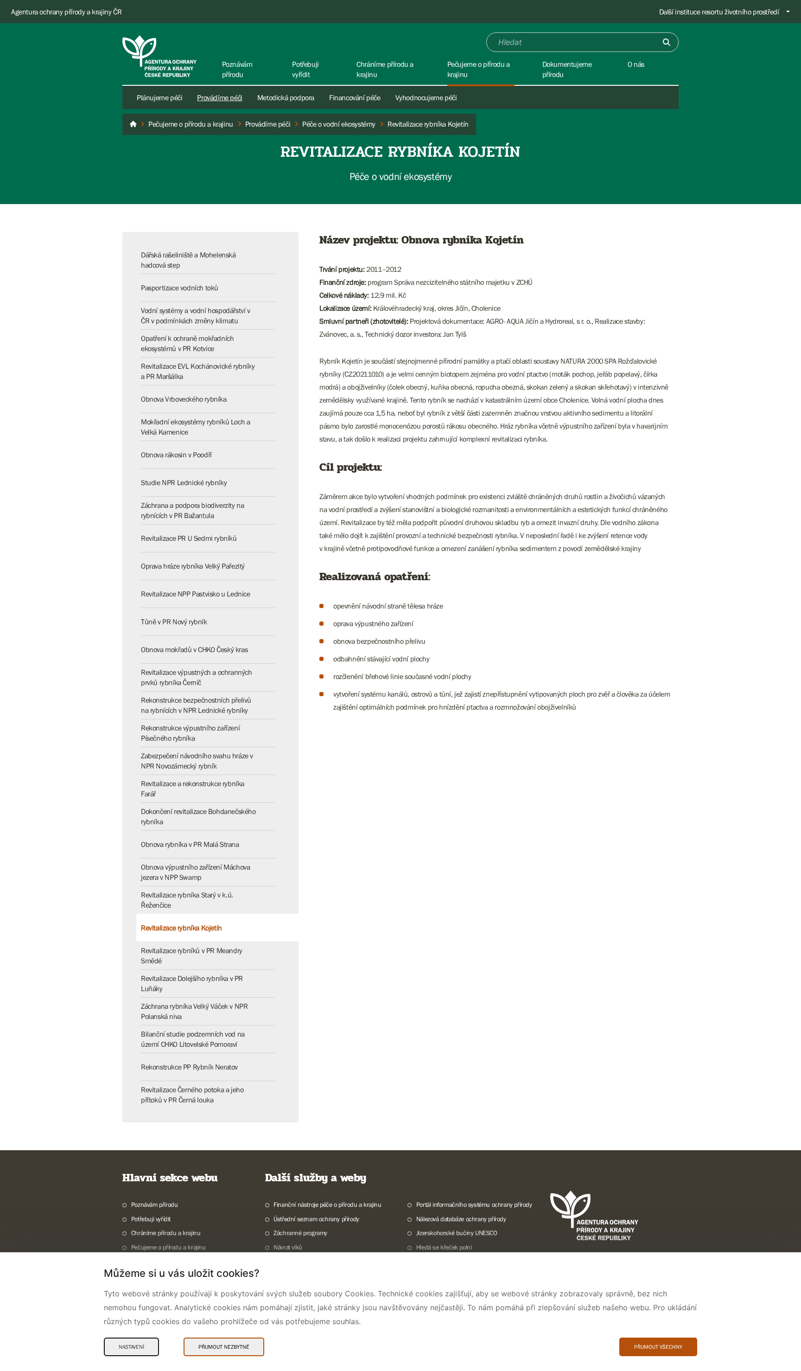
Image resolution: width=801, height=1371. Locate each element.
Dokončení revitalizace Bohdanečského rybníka (198, 816)
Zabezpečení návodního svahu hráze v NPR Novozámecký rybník (197, 760)
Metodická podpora (285, 97)
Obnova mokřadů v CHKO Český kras (194, 649)
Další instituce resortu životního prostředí (719, 11)
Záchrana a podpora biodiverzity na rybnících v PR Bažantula (192, 510)
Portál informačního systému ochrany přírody (474, 1204)
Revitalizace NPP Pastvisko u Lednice (195, 593)
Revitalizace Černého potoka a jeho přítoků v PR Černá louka (192, 1094)
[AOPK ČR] (133, 124)
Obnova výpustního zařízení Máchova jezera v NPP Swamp (195, 872)
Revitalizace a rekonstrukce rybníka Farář (192, 788)
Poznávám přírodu (154, 1204)
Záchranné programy (300, 1232)
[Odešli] (666, 42)
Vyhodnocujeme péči (426, 97)
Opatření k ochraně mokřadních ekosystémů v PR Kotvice (187, 343)
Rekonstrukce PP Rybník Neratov (189, 1067)
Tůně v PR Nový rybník (174, 621)
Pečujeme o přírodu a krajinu (168, 1247)
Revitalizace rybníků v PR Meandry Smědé (191, 955)
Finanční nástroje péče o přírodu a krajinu (327, 1204)
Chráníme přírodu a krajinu (165, 1232)
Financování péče (355, 97)
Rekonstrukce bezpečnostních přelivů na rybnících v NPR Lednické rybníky (196, 705)
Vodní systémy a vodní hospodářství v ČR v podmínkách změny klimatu (195, 315)
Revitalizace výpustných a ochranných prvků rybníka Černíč (196, 677)
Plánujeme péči (159, 97)
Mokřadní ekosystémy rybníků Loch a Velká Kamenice (195, 426)
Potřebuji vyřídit (151, 1219)
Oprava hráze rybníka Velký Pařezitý (193, 566)
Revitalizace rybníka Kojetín (181, 927)
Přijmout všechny (658, 1347)
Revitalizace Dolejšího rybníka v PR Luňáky (192, 983)
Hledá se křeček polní (443, 1247)
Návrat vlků (287, 1247)
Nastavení (131, 1347)
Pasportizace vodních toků (179, 287)
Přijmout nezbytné (223, 1347)
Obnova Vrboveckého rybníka (184, 399)
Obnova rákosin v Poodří (176, 454)
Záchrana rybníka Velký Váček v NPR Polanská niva (194, 1011)
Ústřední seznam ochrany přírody (316, 1219)
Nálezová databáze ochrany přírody (461, 1219)
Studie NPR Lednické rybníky (184, 482)
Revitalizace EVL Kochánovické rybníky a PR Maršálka (197, 371)
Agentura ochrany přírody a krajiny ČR (66, 11)
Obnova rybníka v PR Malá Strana (190, 844)
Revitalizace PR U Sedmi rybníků (189, 538)
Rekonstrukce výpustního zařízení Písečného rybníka (190, 733)
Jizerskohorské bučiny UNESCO (456, 1232)
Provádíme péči (219, 97)
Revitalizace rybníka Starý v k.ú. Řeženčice (187, 900)
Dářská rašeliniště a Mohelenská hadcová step (188, 259)
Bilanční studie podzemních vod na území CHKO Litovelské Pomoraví (193, 1039)
